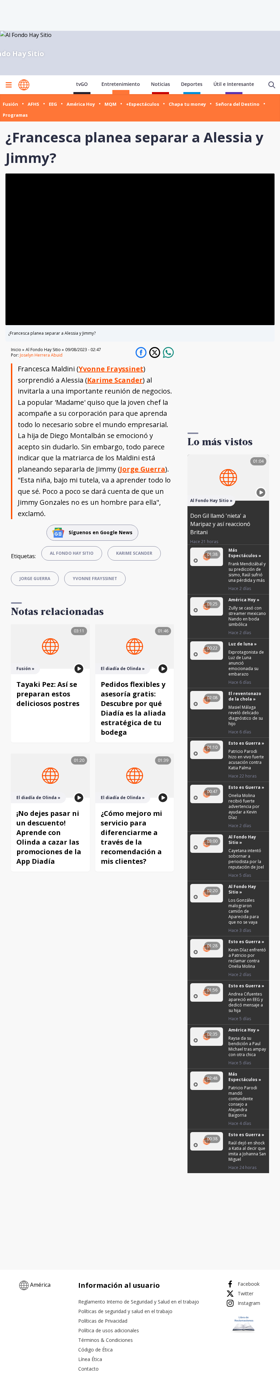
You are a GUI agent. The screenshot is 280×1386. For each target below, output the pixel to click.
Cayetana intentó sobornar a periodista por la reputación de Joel (246, 859)
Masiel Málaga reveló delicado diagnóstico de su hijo (245, 715)
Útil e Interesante (233, 84)
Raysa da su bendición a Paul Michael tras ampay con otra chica (247, 1046)
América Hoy (81, 104)
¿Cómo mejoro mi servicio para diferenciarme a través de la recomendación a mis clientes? (131, 837)
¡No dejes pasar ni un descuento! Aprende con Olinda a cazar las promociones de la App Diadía (48, 837)
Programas (15, 115)
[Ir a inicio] (23, 84)
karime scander (134, 553)
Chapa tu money (187, 104)
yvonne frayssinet (95, 578)
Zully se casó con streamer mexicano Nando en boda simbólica (247, 616)
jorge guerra (34, 578)
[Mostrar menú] (8, 85)
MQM (110, 104)
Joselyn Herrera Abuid (41, 355)
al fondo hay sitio (72, 553)
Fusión (10, 104)
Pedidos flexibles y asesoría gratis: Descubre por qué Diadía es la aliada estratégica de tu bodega (133, 708)
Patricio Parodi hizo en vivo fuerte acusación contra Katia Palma (246, 759)
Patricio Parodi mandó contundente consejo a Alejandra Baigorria (242, 1101)
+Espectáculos (142, 104)
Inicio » (17, 349)
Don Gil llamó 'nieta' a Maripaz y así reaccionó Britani (220, 524)
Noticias (160, 84)
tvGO (82, 84)
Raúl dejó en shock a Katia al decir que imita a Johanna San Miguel (247, 1151)
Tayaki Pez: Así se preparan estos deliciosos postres (48, 694)
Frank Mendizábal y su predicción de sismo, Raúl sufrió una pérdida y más (247, 572)
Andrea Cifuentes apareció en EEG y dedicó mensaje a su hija (245, 1002)
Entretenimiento (120, 84)
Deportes (191, 84)
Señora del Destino (237, 104)
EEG (53, 104)
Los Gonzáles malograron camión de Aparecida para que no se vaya (243, 911)
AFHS (33, 104)
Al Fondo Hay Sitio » (45, 349)
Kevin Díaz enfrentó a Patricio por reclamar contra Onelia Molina (247, 958)
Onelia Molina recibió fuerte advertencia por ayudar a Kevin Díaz (244, 806)
